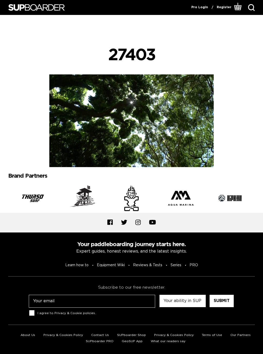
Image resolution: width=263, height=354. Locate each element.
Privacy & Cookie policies (74, 313)
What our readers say (168, 341)
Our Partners (240, 335)
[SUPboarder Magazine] (36, 7)
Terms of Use (212, 335)
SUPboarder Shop (131, 335)
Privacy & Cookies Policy (63, 335)
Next (258, 199)
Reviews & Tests (147, 265)
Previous (4, 199)
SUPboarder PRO (100, 341)
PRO (194, 265)
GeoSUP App (132, 341)
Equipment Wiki (111, 265)
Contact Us (100, 335)
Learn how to (77, 265)
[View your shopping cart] (238, 7)
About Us (28, 335)
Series (176, 265)
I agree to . (66, 313)
